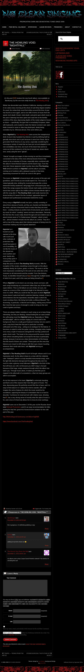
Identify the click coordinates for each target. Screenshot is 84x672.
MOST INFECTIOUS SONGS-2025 (68, 218)
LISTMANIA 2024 (63, 166)
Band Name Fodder (63, 110)
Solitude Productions (14, 407)
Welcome (60, 264)
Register (60, 87)
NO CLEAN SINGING (14, 662)
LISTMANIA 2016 (63, 147)
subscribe (11, 635)
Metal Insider (62, 316)
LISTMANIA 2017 (63, 149)
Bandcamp (61, 284)
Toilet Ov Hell (62, 330)
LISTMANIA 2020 (63, 157)
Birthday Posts (62, 113)
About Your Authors (63, 105)
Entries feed (61, 92)
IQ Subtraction (62, 132)
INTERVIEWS (32, 27)
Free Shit (60, 127)
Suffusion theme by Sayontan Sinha (73, 662)
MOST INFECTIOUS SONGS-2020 (68, 205)
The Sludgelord (62, 328)
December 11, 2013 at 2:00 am (16, 537)
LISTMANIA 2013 (63, 140)
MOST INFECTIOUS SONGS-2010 (68, 181)
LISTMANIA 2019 (63, 154)
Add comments (46, 48)
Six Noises (61, 321)
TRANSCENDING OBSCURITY (67, 333)
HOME (4, 27)
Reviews (60, 232)
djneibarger (11, 518)
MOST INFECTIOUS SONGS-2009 (68, 179)
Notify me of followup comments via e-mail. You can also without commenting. (26, 634)
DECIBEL (61, 296)
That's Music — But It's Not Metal (67, 252)
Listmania (61, 135)
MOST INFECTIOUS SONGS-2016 (68, 196)
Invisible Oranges (63, 306)
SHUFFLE (61, 244)
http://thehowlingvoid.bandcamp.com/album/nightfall (21, 417)
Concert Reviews (63, 118)
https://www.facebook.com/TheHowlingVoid (18, 421)
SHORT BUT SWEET (64, 242)
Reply (46, 529)
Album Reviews (16, 48)
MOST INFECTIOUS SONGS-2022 (68, 210)
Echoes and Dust (63, 299)
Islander (13, 508)
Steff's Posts (61, 247)
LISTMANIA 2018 (63, 152)
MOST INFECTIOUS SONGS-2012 (68, 186)
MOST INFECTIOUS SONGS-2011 (68, 183)
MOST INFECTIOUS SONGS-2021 (68, 208)
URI (11, 621)
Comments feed (62, 94)
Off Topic (60, 222)
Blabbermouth (62, 286)
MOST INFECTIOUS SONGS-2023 (68, 213)
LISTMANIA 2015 (63, 144)
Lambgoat (61, 308)
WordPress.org (62, 96)
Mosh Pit (60, 176)
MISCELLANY (62, 174)
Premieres (61, 227)
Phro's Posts (61, 225)
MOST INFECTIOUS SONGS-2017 (68, 198)
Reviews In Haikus (63, 235)
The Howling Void (46, 508)
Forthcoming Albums (64, 125)
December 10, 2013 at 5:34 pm (16, 520)
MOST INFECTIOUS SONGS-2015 (68, 193)
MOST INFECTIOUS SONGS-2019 (68, 203)
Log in (60, 89)
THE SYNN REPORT (64, 257)
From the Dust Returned (65, 301)
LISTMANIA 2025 (63, 169)
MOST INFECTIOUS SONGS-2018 (68, 200)
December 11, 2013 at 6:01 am (16, 553)
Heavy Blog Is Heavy (64, 304)
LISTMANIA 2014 (63, 142)
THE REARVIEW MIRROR (65, 254)
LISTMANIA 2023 (63, 164)
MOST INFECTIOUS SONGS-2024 (68, 215)
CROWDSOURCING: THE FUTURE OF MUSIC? (39, 33)
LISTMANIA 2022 (63, 161)
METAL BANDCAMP (64, 313)
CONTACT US (76, 27)
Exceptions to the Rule (64, 120)
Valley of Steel (62, 338)
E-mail (10, 616)
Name (10, 610)
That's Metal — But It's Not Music (67, 249)
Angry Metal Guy (63, 282)
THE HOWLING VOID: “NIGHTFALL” (22, 44)
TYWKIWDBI (61, 335)
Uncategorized (62, 259)
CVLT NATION (62, 291)
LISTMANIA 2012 (63, 137)
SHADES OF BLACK (64, 239)
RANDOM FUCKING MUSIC (66, 230)
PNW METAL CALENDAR (17, 27)
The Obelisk (61, 325)
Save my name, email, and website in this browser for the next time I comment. (26, 629)
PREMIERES (58, 27)
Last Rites (61, 311)
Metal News (61, 171)
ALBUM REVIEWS (45, 27)
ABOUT (67, 27)
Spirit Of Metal (62, 323)
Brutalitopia (61, 289)
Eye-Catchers (62, 122)
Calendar (60, 115)
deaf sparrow (62, 294)
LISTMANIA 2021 (63, 159)
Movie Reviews (62, 220)
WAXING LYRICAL (63, 261)
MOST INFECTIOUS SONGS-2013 (68, 188)
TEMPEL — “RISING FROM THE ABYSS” (13, 33)
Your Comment (11, 578)
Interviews (61, 130)
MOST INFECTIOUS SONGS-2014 (68, 191)
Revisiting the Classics (64, 237)
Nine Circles (61, 318)
